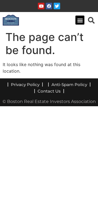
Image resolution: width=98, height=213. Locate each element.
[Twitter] (57, 6)
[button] (79, 20)
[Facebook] (49, 6)
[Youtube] (41, 6)
